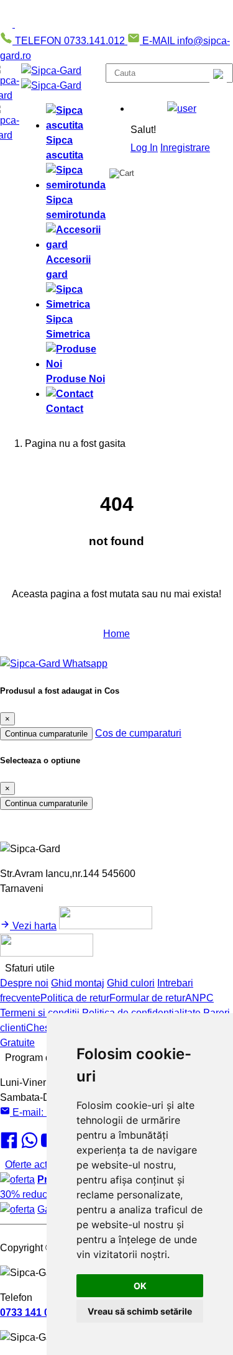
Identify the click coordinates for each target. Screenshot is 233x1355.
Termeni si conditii (40, 1013)
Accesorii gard (68, 267)
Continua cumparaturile (46, 733)
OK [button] (140, 1285)
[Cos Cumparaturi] (122, 173)
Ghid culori (131, 983)
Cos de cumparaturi (138, 733)
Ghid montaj (77, 983)
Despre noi (24, 983)
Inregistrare (185, 147)
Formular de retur (147, 998)
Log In (144, 147)
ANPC (199, 998)
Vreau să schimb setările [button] (140, 1311)
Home (116, 633)
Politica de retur (74, 998)
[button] (181, 108)
